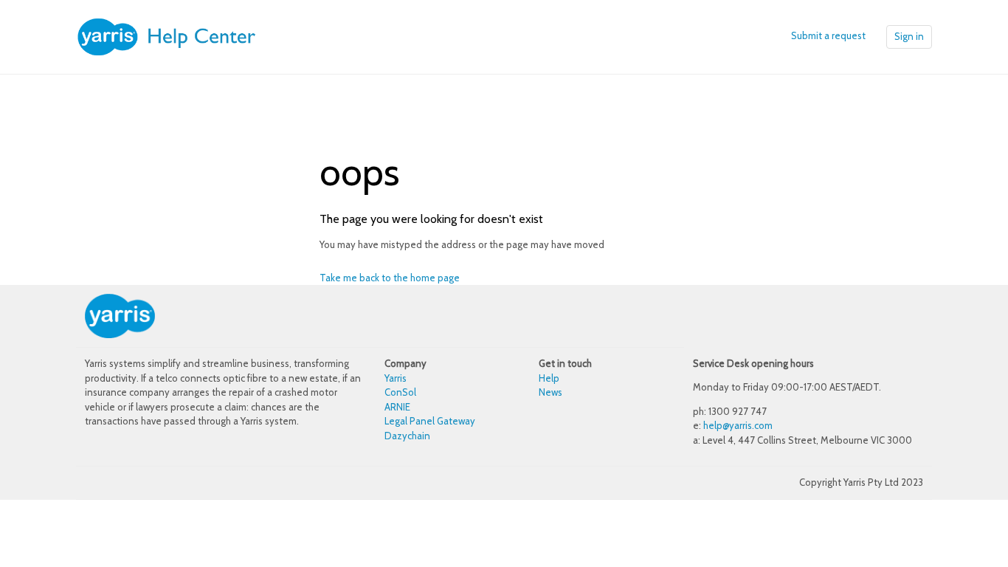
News (550, 392)
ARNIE (397, 407)
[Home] (186, 35)
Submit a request (828, 35)
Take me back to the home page (390, 278)
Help (549, 378)
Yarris (395, 378)
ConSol (400, 392)
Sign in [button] (909, 36)
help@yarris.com (738, 425)
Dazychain (407, 435)
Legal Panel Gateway (429, 421)
